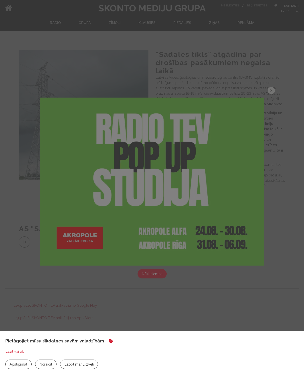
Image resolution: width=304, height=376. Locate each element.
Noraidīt (45, 364)
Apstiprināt (18, 364)
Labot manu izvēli (79, 364)
